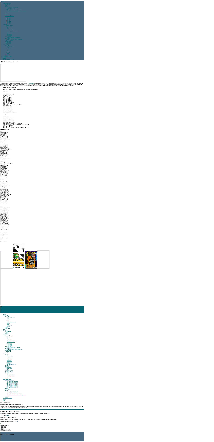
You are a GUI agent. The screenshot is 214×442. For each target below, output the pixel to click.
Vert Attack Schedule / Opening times (14, 356)
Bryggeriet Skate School (14, 30)
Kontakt (6, 11)
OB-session (9, 34)
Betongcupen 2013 (10, 375)
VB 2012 (9, 20)
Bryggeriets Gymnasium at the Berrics (14, 9)
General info (9, 361)
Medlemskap (7, 4)
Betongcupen (31, 83)
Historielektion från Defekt (12, 7)
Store (4, 400)
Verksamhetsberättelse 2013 (12, 385)
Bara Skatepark (8, 42)
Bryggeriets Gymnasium (7, 56)
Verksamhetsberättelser (9, 16)
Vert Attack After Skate (11, 364)
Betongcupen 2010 (10, 374)
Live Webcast (9, 357)
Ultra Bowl (7, 366)
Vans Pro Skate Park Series (10, 372)
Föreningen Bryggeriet (7, 3)
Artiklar (4, 314)
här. (17, 421)
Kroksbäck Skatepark (9, 40)
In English (7, 333)
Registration (9, 358)
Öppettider (9, 28)
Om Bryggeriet (8, 331)
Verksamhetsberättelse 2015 (12, 386)
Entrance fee (9, 362)
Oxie (8, 49)
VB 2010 (9, 18)
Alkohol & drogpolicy (9, 15)
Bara (8, 320)
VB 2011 (9, 19)
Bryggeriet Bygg (6, 44)
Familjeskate (9, 35)
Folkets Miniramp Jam (9, 370)
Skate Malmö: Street (9, 371)
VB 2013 (9, 21)
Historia (6, 6)
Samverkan (7, 12)
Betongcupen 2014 (10, 376)
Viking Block (7, 54)
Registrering (9, 368)
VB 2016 (9, 23)
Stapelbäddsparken (8, 36)
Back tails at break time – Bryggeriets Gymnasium (16, 10)
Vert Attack (7, 354)
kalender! (7, 415)
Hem (4, 329)
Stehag (8, 52)
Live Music (9, 360)
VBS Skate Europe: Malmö (12, 8)
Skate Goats (9, 32)
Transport (9, 363)
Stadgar (6, 13)
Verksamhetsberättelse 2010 (12, 382)
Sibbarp (8, 47)
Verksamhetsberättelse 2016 (12, 387)
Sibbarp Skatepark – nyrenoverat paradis (15, 39)
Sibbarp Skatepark (8, 38)
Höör (8, 53)
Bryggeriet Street (8, 367)
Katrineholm (9, 325)
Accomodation (10, 355)
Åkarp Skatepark (8, 43)
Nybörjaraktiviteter (11, 29)
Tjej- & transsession (11, 31)
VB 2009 (9, 17)
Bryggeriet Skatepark (9, 25)
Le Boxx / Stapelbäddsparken (8, 59)
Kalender (4, 58)
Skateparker (5, 24)
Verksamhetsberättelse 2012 (12, 384)
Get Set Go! (7, 369)
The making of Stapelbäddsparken (13, 37)
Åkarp (8, 50)
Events (4, 353)
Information (5, 330)
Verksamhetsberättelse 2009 (12, 381)
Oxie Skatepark (8, 41)
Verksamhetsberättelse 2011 (12, 383)
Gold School (7, 365)
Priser (6, 5)
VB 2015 (9, 22)
